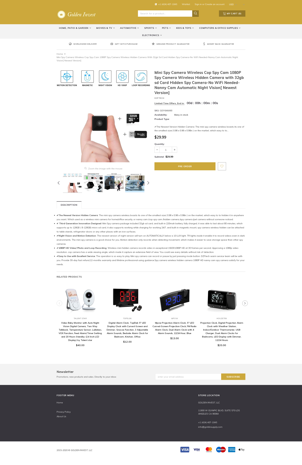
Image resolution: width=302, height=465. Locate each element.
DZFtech (159, 98)
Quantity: (159, 144)
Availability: (160, 114)
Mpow (174, 318)
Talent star (80, 318)
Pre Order (80, 312)
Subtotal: (159, 156)
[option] (88, 44)
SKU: (156, 110)
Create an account (214, 4)
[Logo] (77, 14)
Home (60, 54)
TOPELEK (127, 318)
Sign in (198, 4)
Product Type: (162, 119)
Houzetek (222, 318)
